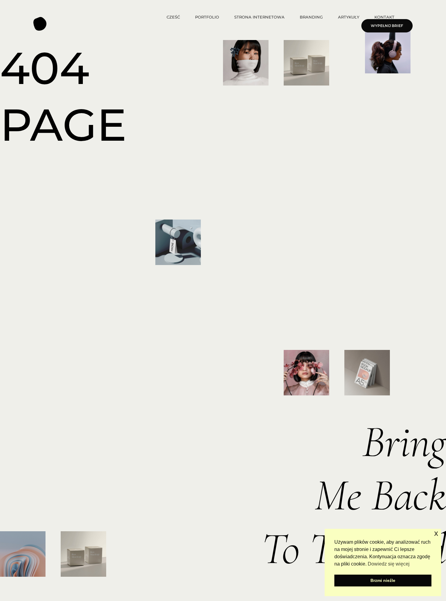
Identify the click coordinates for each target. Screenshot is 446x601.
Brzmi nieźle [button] (382, 580)
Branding (311, 17)
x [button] (436, 533)
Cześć (173, 17)
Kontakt (384, 17)
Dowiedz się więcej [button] (389, 563)
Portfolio (207, 17)
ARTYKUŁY (348, 17)
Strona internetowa (259, 17)
